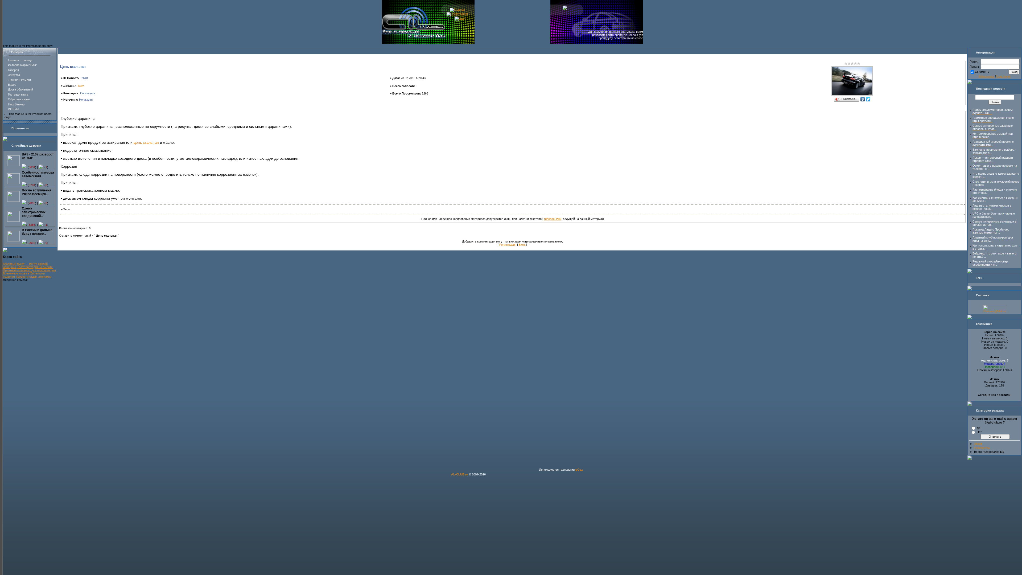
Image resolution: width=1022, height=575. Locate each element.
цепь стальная (146, 142)
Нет (979, 432)
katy (81, 85)
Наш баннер (16, 104)
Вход (522, 244)
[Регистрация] (457, 13)
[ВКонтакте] (863, 99)
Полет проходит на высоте (35, 267)
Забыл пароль (986, 76)
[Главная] (457, 9)
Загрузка (14, 74)
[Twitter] (868, 99)
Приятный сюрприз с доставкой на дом (29, 270)
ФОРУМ (13, 109)
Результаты (982, 447)
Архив (978, 443)
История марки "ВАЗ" (22, 65)
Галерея (13, 70)
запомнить (982, 71)
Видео (12, 84)
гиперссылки (552, 218)
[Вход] (460, 18)
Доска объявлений (20, 89)
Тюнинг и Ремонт (19, 79)
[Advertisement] (512, 109)
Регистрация (507, 244)
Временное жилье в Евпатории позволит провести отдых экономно (27, 275)
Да (978, 427)
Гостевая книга (18, 94)
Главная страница (20, 60)
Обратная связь (19, 99)
